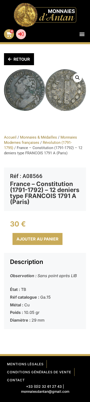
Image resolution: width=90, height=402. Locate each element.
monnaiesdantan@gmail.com (45, 391)
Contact (16, 380)
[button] (82, 34)
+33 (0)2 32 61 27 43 (44, 386)
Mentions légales (25, 364)
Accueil (10, 137)
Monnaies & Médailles (38, 137)
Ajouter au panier (37, 238)
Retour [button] (22, 59)
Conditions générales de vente (39, 372)
